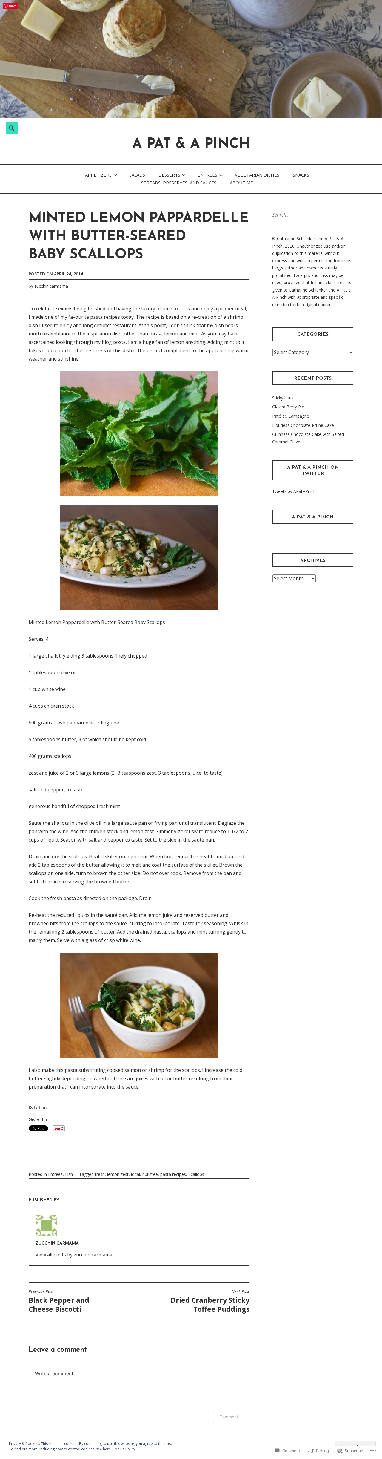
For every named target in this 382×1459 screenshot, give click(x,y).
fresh (100, 1174)
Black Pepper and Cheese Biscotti (59, 1301)
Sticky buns (283, 398)
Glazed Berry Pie (288, 407)
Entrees (207, 175)
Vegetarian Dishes (257, 175)
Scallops (196, 1174)
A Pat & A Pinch (191, 144)
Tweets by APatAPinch (294, 491)
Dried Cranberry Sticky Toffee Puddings (210, 1301)
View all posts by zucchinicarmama (74, 1254)
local (135, 1174)
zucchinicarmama (51, 286)
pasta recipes (173, 1174)
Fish (69, 1174)
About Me (241, 183)
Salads (137, 175)
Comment (228, 1416)
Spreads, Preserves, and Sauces (178, 183)
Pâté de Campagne (290, 416)
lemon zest (118, 1174)
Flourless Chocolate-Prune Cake (303, 425)
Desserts (169, 175)
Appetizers (98, 175)
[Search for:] (297, 215)
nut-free (150, 1174)
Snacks (301, 175)
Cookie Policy (124, 1449)
